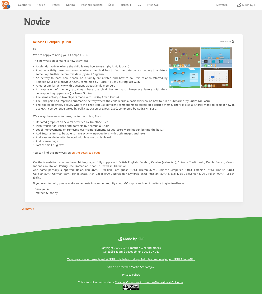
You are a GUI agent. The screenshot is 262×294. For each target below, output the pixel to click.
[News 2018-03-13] (233, 41)
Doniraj (71, 5)
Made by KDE (250, 5)
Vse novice (28, 208)
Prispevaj (153, 5)
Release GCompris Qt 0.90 (52, 42)
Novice (40, 5)
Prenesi (55, 5)
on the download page (86, 152)
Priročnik (125, 5)
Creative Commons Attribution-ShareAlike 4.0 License (149, 282)
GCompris (24, 5)
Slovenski (222, 5)
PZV (139, 5)
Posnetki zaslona (92, 5)
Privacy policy (130, 274)
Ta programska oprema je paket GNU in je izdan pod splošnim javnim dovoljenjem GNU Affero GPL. (131, 259)
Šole (111, 5)
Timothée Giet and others (144, 248)
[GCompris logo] (8, 4)
